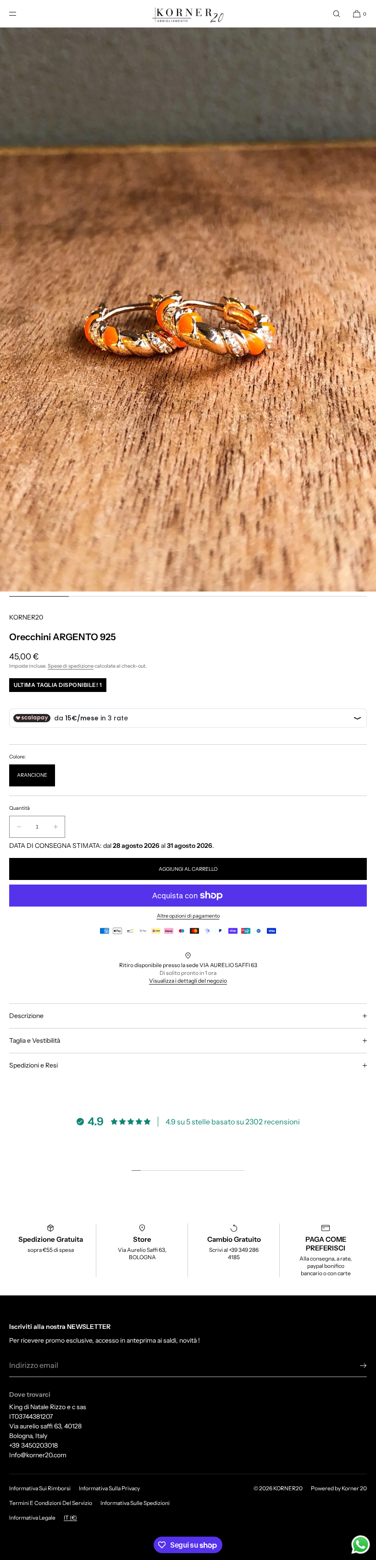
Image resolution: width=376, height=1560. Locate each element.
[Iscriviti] (355, 1366)
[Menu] (20, 13)
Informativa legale (32, 1517)
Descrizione (26, 1016)
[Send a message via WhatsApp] (360, 1544)
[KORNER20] (188, 13)
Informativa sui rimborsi (40, 1488)
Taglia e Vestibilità (34, 1040)
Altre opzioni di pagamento (188, 916)
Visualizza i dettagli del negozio (188, 980)
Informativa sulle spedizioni (135, 1502)
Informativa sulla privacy (109, 1488)
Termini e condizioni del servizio (50, 1502)
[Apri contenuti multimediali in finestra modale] (188, 310)
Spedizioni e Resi (33, 1065)
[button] (336, 13)
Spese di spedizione (71, 666)
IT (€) (70, 1517)
